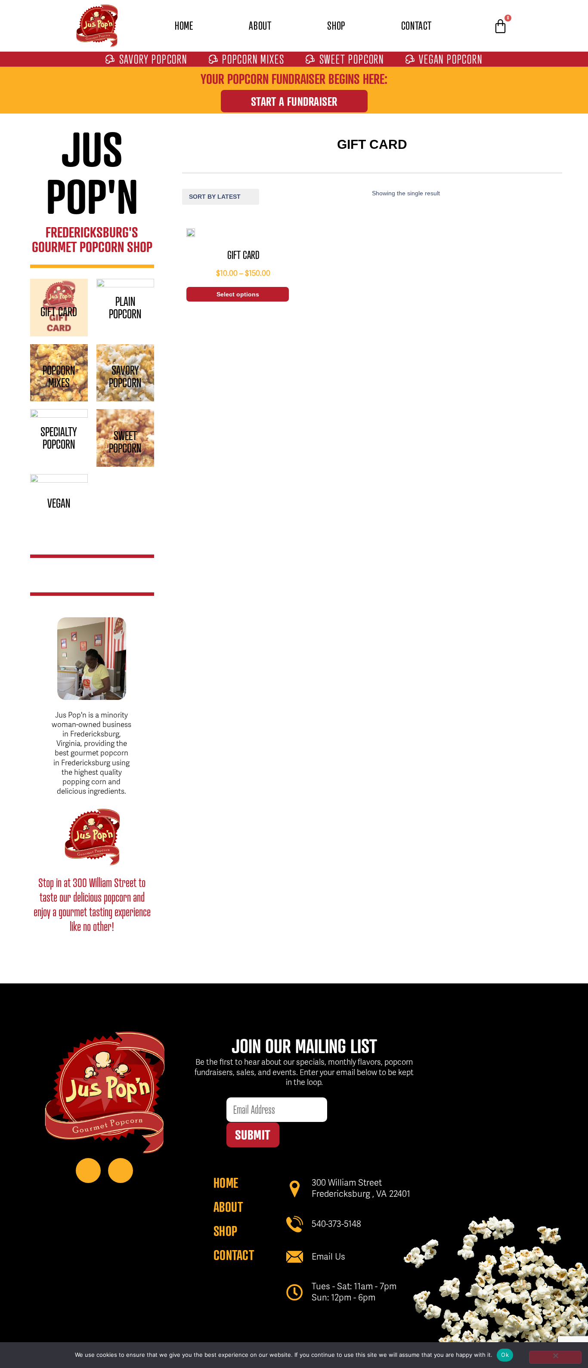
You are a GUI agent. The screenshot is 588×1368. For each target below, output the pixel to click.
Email (238, 1091)
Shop (336, 25)
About (260, 25)
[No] (555, 1357)
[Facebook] (88, 1170)
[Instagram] (120, 1170)
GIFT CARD (243, 255)
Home (184, 25)
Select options (238, 294)
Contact (416, 25)
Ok (505, 1354)
